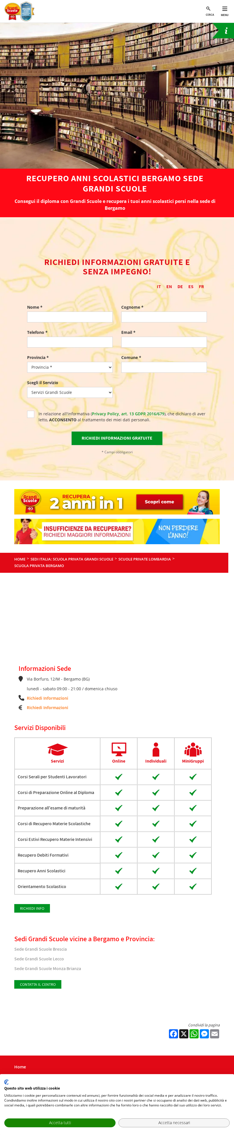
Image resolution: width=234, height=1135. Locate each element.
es (190, 287)
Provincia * (38, 357)
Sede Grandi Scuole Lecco (39, 959)
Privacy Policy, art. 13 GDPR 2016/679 (128, 413)
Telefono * (37, 332)
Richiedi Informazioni (47, 698)
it (159, 287)
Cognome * (132, 307)
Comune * (131, 357)
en (169, 287)
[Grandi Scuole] (20, 11)
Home (20, 1067)
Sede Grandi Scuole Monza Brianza (47, 969)
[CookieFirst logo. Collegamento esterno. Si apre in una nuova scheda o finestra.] (6, 1082)
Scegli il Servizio (42, 382)
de (180, 287)
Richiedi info (32, 908)
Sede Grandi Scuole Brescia (40, 949)
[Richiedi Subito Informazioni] (223, 30)
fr (201, 287)
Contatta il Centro (38, 984)
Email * (128, 332)
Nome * (35, 307)
